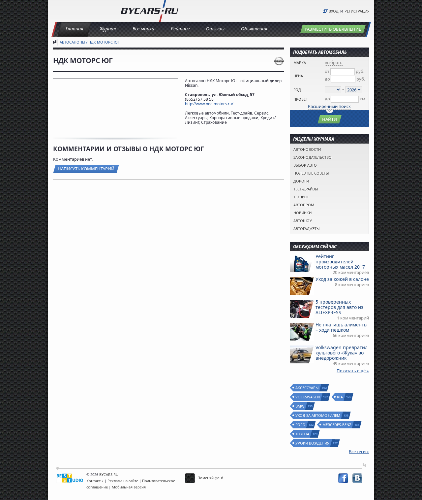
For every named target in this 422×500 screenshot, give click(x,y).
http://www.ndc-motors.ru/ (209, 104)
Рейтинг (180, 28)
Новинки (302, 212)
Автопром (303, 204)
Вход (334, 11)
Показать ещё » (353, 371)
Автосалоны (72, 42)
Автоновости (307, 149)
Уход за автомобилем (318, 415)
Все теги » (359, 451)
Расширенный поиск (329, 106)
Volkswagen (307, 396)
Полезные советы (311, 173)
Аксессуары (307, 387)
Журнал (108, 28)
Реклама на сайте (122, 480)
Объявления (254, 28)
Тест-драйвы (305, 188)
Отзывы (215, 28)
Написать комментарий (86, 169)
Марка (299, 62)
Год (297, 89)
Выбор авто (305, 165)
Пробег (300, 99)
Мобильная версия (129, 486)
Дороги (301, 181)
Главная (74, 28)
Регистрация (357, 11)
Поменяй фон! (209, 477)
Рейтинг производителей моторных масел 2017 (340, 261)
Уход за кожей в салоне (342, 279)
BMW (300, 406)
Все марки (143, 28)
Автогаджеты (306, 228)
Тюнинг (301, 196)
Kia (340, 396)
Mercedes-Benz (337, 424)
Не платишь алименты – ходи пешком (342, 327)
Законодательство (312, 157)
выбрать (334, 62)
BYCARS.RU (108, 474)
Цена (298, 75)
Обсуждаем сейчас (315, 247)
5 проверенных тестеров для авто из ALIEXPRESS (339, 307)
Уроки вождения (312, 443)
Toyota (302, 433)
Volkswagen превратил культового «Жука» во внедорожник (342, 352)
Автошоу (302, 220)
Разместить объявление (333, 29)
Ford (300, 424)
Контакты (95, 480)
